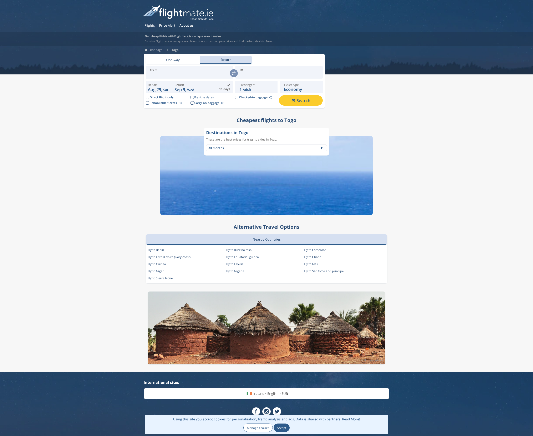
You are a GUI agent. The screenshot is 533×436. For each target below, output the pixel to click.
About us (186, 25)
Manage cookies (258, 428)
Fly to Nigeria (235, 271)
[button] (184, 87)
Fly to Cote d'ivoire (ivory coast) (169, 257)
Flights (150, 25)
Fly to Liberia (235, 264)
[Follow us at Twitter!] (277, 411)
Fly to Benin (156, 250)
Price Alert (167, 25)
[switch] (234, 73)
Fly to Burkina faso (239, 250)
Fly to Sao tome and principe (324, 271)
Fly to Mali (311, 264)
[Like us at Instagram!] (266, 411)
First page (155, 50)
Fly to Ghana (312, 257)
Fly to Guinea (157, 264)
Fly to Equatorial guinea (242, 257)
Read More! (351, 419)
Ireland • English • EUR (270, 393)
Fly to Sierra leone (160, 278)
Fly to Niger (156, 271)
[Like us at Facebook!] (256, 411)
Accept (281, 428)
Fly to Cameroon (315, 250)
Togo (175, 50)
